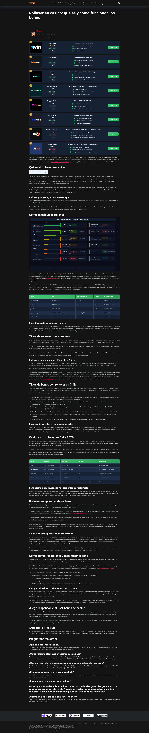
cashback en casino (48, 379)
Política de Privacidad (82, 723)
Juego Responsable (109, 723)
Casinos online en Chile (46, 723)
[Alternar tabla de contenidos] (45, 172)
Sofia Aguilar (39, 31)
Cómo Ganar (94, 3)
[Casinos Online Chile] (32, 2)
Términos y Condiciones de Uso (96, 723)
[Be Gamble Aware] (60, 715)
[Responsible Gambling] (88, 715)
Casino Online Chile (57, 3)
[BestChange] (102, 715)
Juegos (102, 3)
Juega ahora (113, 47)
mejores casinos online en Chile (105, 568)
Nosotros (118, 723)
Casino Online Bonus (83, 3)
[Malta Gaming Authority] (47, 715)
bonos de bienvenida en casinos (60, 162)
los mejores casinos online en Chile (81, 513)
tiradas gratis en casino (51, 278)
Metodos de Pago (70, 3)
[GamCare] (74, 715)
